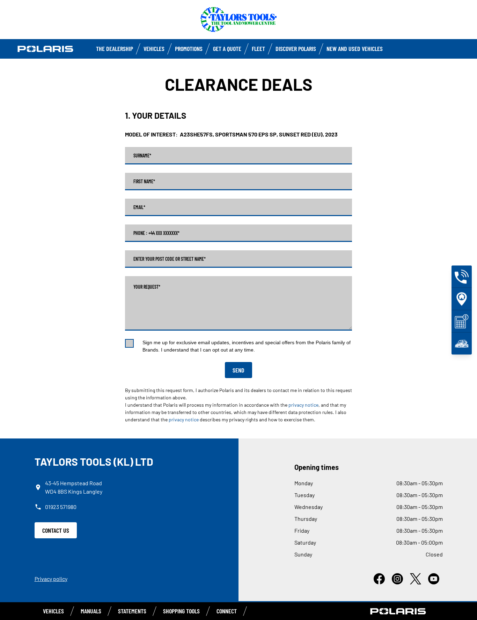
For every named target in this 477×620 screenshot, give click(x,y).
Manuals (91, 611)
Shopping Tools (181, 611)
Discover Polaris (296, 48)
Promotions (189, 48)
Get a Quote (227, 48)
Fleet (258, 48)
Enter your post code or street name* (169, 259)
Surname (142, 155)
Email (139, 207)
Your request (146, 287)
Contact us (55, 530)
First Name (144, 181)
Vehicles (154, 48)
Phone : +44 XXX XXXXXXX (156, 233)
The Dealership (114, 48)
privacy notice (303, 405)
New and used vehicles (354, 48)
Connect (227, 611)
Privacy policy (51, 578)
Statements (132, 611)
